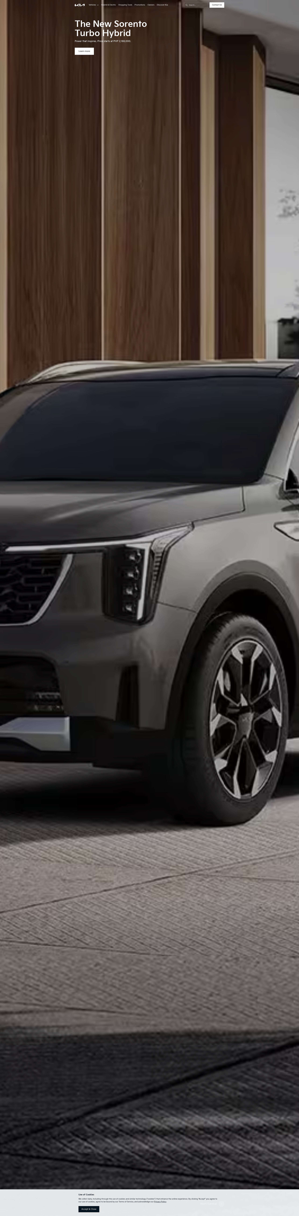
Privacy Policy (160, 1202)
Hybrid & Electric (108, 5)
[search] (196, 5)
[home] (80, 5)
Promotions (140, 5)
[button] (93, 5)
